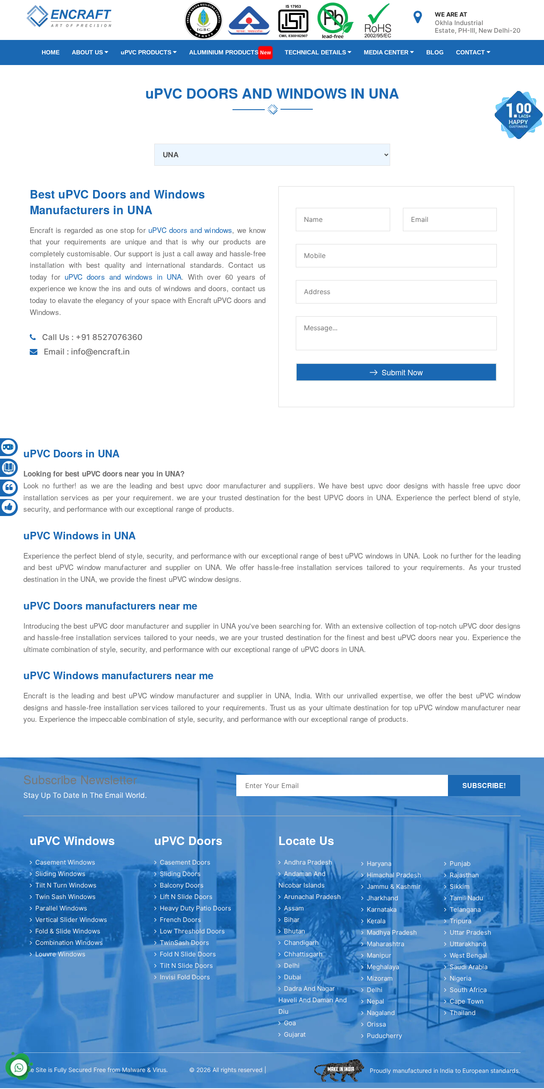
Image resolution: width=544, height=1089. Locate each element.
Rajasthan (464, 880)
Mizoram (380, 983)
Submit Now (402, 377)
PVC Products (136, 54)
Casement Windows (65, 867)
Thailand (463, 1018)
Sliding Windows (60, 879)
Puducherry (384, 1041)
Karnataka (382, 914)
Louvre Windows (60, 959)
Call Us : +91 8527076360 (92, 342)
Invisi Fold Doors (185, 982)
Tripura (460, 926)
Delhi (292, 971)
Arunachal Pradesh (312, 902)
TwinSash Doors (184, 948)
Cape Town (467, 1006)
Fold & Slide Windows (67, 936)
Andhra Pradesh (308, 867)
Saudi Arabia (468, 972)
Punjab (460, 869)
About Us (82, 54)
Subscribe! (484, 790)
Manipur (379, 960)
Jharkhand (382, 903)
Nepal (375, 1006)
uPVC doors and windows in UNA (123, 281)
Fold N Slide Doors (188, 959)
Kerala (376, 926)
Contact (432, 54)
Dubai (292, 982)
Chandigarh (301, 948)
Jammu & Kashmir (394, 892)
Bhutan (294, 936)
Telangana (465, 914)
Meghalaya (383, 972)
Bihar (292, 925)
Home (51, 54)
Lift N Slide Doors (186, 902)
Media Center (359, 54)
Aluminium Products (213, 54)
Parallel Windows (61, 913)
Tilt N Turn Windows (65, 890)
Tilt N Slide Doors (186, 971)
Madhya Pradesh (392, 937)
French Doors (180, 925)
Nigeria (460, 983)
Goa (290, 1028)
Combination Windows (69, 948)
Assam (294, 913)
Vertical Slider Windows (71, 925)
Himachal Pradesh (394, 880)
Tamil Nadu (466, 903)
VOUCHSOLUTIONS (288, 1075)
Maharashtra (385, 949)
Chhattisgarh (303, 959)
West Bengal (468, 960)
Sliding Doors (180, 879)
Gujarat (295, 1039)
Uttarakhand (468, 949)
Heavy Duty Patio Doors (195, 913)
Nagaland (381, 1018)
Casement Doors (185, 867)
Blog (402, 54)
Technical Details (294, 54)
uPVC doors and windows (190, 235)
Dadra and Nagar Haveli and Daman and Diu (312, 1005)
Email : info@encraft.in (87, 357)
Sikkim (460, 892)
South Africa (468, 995)
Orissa (376, 1029)
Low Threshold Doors (192, 936)
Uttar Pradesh (470, 937)
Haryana (379, 869)
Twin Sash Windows (65, 902)
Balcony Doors (182, 890)
